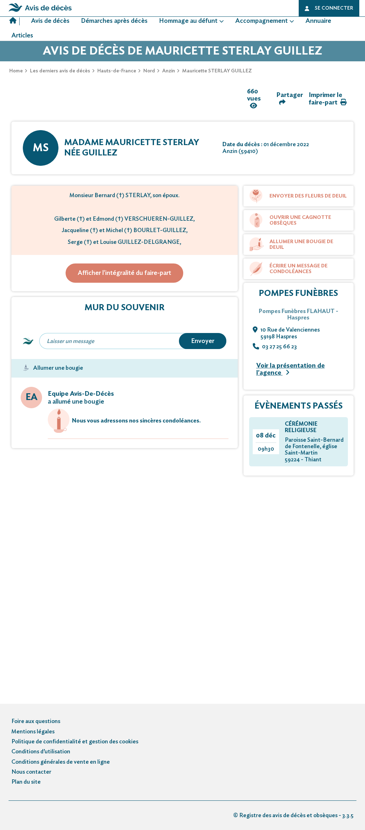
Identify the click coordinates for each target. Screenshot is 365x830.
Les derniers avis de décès (60, 70)
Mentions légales (33, 731)
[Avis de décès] (14, 21)
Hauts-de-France (116, 70)
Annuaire (318, 21)
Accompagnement (261, 21)
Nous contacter (31, 772)
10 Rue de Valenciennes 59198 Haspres (290, 333)
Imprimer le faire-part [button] (325, 99)
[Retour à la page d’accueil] (40, 12)
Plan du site (26, 782)
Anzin (168, 70)
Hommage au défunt (188, 21)
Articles (22, 35)
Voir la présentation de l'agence (290, 369)
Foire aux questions (35, 721)
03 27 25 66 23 (279, 346)
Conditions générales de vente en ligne (60, 762)
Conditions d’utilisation (40, 751)
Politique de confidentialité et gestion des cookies (74, 741)
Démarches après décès (114, 21)
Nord (149, 70)
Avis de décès (50, 21)
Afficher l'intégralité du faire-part (124, 273)
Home (16, 70)
